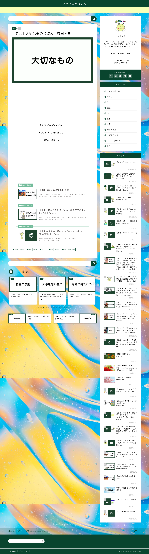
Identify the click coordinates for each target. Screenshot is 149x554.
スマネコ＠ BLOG (74, 3)
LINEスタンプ (112, 135)
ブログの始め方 (113, 140)
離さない (71, 249)
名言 (14, 29)
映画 (109, 124)
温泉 (109, 108)
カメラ (109, 97)
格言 (51, 249)
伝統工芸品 (111, 129)
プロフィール (23, 551)
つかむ (16, 249)
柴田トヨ (43, 249)
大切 (36, 249)
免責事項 (13, 551)
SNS (108, 146)
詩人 (64, 249)
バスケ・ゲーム (113, 91)
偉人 (23, 249)
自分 (57, 249)
